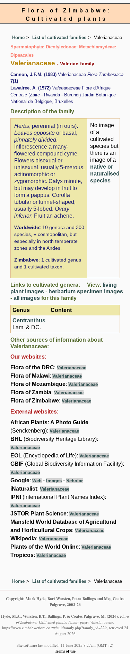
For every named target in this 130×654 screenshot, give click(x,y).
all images (27, 298)
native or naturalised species (105, 173)
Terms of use (65, 651)
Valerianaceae (71, 367)
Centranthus (28, 320)
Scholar (74, 480)
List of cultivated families (59, 37)
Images (54, 480)
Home (18, 37)
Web (37, 480)
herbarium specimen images (86, 291)
